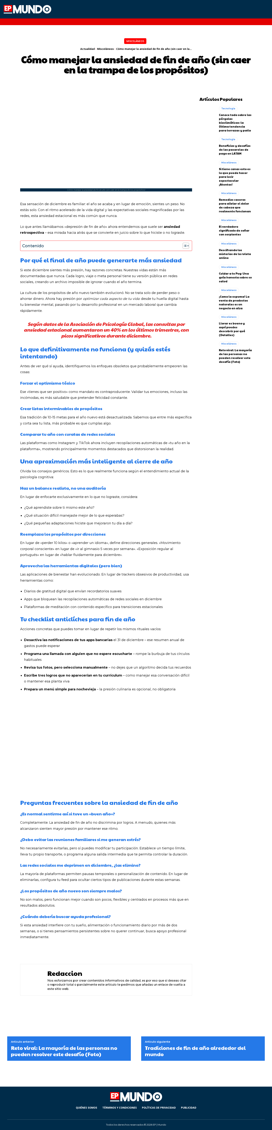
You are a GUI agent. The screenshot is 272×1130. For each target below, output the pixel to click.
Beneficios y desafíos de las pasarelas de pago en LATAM (235, 149)
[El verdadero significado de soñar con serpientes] (207, 227)
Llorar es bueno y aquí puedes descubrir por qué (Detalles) (232, 329)
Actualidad (87, 49)
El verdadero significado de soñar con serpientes (234, 230)
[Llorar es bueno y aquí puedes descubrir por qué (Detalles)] (207, 324)
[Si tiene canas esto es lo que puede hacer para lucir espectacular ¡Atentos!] (207, 169)
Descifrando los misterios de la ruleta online (235, 254)
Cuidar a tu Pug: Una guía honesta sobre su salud (235, 277)
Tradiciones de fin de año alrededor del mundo (195, 1051)
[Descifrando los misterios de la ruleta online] (207, 250)
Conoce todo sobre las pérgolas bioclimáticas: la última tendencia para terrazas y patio (235, 122)
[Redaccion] (33, 980)
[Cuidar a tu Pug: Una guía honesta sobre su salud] (207, 274)
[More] (124, 951)
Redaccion (64, 973)
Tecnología (228, 108)
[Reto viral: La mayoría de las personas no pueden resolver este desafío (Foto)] (207, 350)
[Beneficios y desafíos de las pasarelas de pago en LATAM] (207, 146)
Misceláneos (135, 41)
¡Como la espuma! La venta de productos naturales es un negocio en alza (234, 302)
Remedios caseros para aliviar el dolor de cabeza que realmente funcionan (235, 205)
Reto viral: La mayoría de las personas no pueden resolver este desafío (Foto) (235, 356)
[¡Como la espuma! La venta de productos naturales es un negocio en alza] (207, 297)
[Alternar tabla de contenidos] (184, 246)
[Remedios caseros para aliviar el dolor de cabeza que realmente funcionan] (207, 200)
